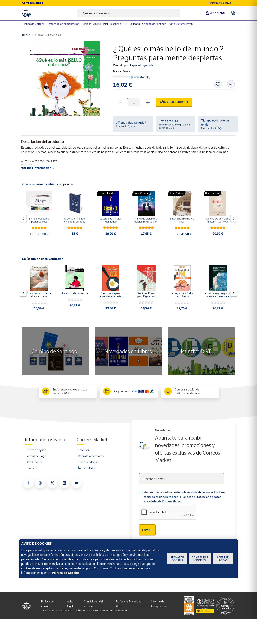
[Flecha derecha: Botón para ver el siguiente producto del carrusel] (233, 218)
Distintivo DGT (118, 23)
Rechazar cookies (177, 559)
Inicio (26, 35)
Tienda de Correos (33, 23)
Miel (105, 23)
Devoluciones (34, 462)
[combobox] (128, 13)
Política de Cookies (65, 573)
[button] (147, 101)
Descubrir (83, 450)
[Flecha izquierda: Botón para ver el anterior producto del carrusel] (23, 218)
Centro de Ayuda (125, 126)
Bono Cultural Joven (181, 23)
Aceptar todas (223, 559)
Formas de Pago (36, 456)
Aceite (97, 23)
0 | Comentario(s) (139, 77)
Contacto (31, 468)
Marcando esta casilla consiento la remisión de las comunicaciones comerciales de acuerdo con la (185, 497)
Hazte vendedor (88, 462)
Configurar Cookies (200, 559)
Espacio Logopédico (142, 65)
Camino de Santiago (154, 23)
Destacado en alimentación (63, 23)
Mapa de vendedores (90, 456)
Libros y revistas (48, 35)
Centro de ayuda (36, 450)
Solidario (135, 23)
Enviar (147, 530)
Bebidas (86, 23)
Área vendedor (87, 468)
